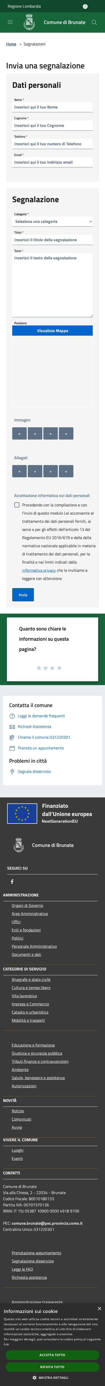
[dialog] (52, 1344)
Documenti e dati (26, 954)
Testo (18, 250)
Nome (19, 99)
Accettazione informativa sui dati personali (52, 495)
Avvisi (17, 1127)
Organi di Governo (27, 905)
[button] (52, 1377)
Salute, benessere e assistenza (38, 1078)
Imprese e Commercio (30, 1004)
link (6, 1344)
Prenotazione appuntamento (36, 1253)
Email (19, 154)
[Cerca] (94, 22)
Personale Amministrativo (34, 946)
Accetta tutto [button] (52, 1355)
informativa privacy (39, 570)
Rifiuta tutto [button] (52, 1367)
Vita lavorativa (24, 996)
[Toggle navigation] (10, 22)
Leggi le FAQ (22, 1269)
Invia (23, 595)
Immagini (22, 420)
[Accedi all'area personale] (85, 7)
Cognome (21, 117)
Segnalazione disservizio (33, 1261)
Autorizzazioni (24, 1086)
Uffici (16, 922)
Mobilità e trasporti (28, 1020)
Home (11, 44)
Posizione (20, 323)
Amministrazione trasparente (37, 1302)
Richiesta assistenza (29, 1277)
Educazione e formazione (33, 1045)
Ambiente (20, 1069)
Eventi (17, 1158)
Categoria (21, 213)
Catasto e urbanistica (30, 1012)
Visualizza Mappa (52, 330)
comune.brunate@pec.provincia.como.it (47, 1223)
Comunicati (21, 1119)
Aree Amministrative (30, 913)
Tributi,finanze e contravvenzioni (40, 1061)
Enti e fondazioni (26, 930)
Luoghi (17, 1150)
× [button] (99, 1309)
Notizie (18, 1111)
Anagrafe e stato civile (31, 979)
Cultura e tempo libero (31, 987)
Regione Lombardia (24, 6)
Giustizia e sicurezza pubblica (37, 1053)
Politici (17, 938)
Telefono (20, 136)
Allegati (21, 458)
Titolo (18, 232)
